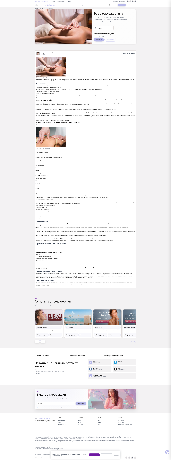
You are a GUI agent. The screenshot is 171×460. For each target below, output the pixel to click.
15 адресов (53, 1)
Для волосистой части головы (64, 426)
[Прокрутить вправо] (42, 341)
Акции (87, 5)
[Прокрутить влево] (37, 341)
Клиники (100, 424)
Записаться (121, 5)
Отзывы (80, 426)
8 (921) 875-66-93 (82, 438)
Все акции (133, 341)
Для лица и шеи (61, 420)
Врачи (99, 422)
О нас (65, 5)
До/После (78, 5)
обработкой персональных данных (62, 407)
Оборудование (101, 426)
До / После (80, 424)
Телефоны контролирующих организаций (78, 441)
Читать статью (110, 39)
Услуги (70, 5)
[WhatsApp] (135, 1)
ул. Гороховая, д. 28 (131, 53)
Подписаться (81, 403)
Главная (36, 8)
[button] (41, 1)
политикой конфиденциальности (76, 407)
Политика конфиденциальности (125, 424)
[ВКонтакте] (130, 1)
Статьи (41, 8)
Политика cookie (38, 454)
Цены (83, 5)
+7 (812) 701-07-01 (112, 5)
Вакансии (120, 426)
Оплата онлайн (122, 1)
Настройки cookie (46, 454)
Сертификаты (115, 1)
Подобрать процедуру (131, 5)
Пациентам (95, 5)
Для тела (60, 422)
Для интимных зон (62, 424)
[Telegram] (128, 1)
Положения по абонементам (44, 450)
